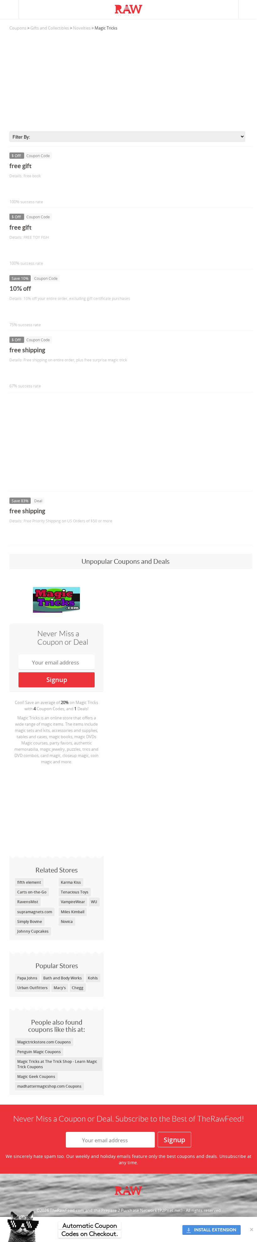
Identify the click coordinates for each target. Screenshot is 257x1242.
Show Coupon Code (37, 189)
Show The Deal (32, 534)
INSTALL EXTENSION (215, 1230)
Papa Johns (27, 978)
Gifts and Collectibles (49, 28)
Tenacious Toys (74, 892)
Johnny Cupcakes (33, 931)
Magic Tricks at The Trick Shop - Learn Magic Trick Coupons (57, 1064)
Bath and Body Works (62, 978)
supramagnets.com (34, 911)
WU (94, 901)
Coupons (17, 28)
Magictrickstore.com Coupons (44, 1042)
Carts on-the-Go (31, 892)
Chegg (77, 987)
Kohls (93, 978)
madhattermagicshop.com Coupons (49, 1086)
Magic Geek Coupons (36, 1076)
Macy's (60, 987)
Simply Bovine (29, 921)
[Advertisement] (130, 81)
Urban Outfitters (32, 987)
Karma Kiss (71, 882)
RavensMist (27, 901)
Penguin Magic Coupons (39, 1051)
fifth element (29, 882)
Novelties (82, 28)
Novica (67, 921)
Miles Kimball (72, 911)
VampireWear (73, 901)
